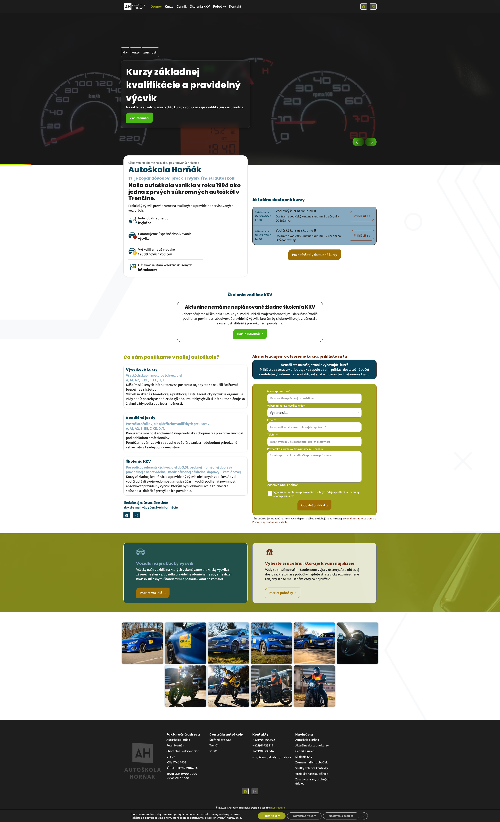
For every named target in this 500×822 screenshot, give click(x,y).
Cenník (182, 6)
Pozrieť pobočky (281, 593)
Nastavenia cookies (341, 816)
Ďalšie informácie (250, 334)
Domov (156, 6)
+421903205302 (263, 740)
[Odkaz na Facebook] (363, 6)
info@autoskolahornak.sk (271, 757)
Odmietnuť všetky (304, 816)
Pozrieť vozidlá (151, 593)
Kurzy (169, 6)
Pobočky (219, 6)
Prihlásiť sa (362, 216)
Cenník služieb (304, 751)
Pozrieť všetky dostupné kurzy (314, 255)
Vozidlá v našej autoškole (311, 774)
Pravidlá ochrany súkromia (359, 518)
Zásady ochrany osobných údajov (312, 781)
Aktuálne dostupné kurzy (312, 745)
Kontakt (235, 6)
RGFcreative (278, 807)
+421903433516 (263, 751)
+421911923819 (262, 745)
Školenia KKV (200, 6)
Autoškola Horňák (307, 740)
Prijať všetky (271, 816)
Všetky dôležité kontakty (311, 768)
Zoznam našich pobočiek (311, 762)
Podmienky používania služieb (269, 522)
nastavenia (234, 817)
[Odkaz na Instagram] (373, 6)
